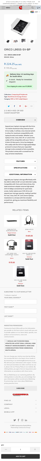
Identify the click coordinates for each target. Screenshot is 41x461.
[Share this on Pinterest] (20, 106)
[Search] (33, 8)
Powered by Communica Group (20, 427)
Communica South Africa (23, 425)
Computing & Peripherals (19, 94)
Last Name (8, 316)
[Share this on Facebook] (14, 106)
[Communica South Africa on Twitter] (14, 420)
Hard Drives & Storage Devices (17, 96)
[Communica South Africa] (20, 7)
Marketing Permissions (13, 325)
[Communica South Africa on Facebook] (18, 420)
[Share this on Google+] (26, 106)
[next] (35, 26)
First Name (9, 307)
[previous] (6, 26)
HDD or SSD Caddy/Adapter (19, 99)
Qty (2, 445)
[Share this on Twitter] (8, 106)
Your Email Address (12, 298)
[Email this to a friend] (31, 106)
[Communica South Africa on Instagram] (22, 420)
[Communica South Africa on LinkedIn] (26, 420)
